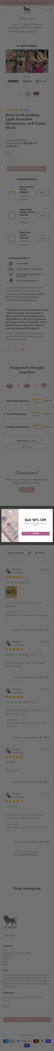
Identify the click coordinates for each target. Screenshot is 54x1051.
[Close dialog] (51, 510)
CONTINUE (35, 533)
